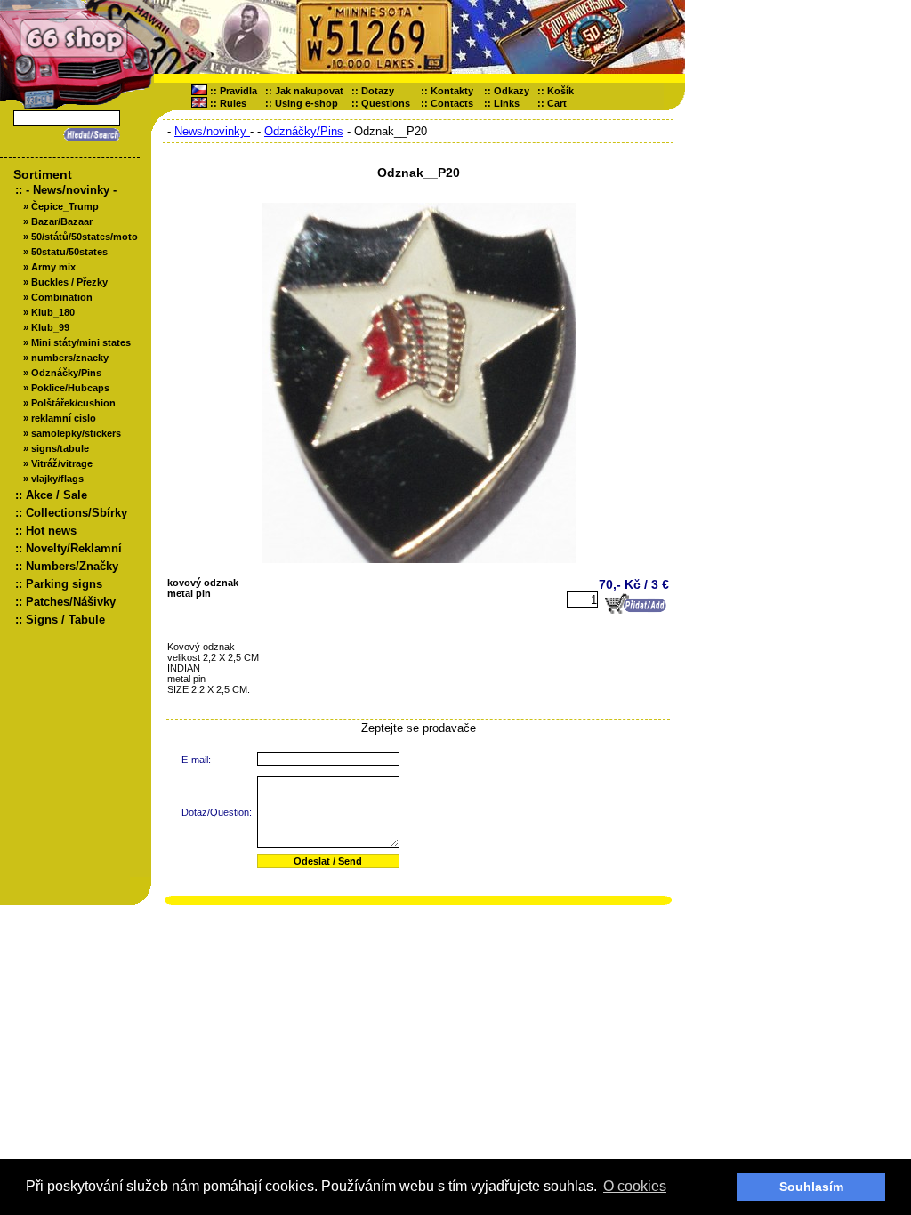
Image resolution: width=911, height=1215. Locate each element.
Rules (233, 103)
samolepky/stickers (76, 433)
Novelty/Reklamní (74, 548)
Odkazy (511, 90)
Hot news (51, 530)
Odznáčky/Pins (66, 372)
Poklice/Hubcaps (70, 387)
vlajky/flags (57, 478)
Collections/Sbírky (76, 512)
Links (507, 103)
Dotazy (377, 90)
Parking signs (64, 584)
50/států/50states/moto (84, 236)
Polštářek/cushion (73, 403)
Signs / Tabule (65, 619)
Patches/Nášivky (71, 601)
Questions (385, 103)
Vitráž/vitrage (62, 463)
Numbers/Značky (72, 566)
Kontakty (452, 90)
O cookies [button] (634, 1186)
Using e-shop (306, 103)
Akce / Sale (56, 495)
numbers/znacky (70, 357)
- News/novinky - (71, 190)
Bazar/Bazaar (62, 221)
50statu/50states (69, 251)
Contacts (452, 103)
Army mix (53, 267)
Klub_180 (53, 312)
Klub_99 (50, 327)
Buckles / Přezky (69, 282)
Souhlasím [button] (811, 1186)
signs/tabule (60, 448)
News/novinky (212, 131)
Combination (62, 297)
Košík (564, 90)
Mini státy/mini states (81, 342)
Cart (561, 103)
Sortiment (42, 174)
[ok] (89, 134)
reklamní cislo (63, 418)
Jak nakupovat (309, 90)
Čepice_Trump (65, 206)
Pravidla (238, 90)
